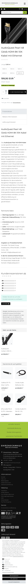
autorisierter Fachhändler (14, 436)
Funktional (7, 570)
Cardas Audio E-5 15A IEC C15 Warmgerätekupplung (21, 410)
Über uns (3, 478)
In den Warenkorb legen (17, 92)
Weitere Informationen (9, 117)
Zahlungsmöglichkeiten (7, 496)
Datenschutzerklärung (7, 484)
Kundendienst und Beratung (8, 507)
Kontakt (3, 477)
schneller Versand (14, 424)
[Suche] (25, 12)
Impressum (4, 490)
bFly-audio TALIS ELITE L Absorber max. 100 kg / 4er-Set (6, 410)
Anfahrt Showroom (6, 482)
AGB (2, 498)
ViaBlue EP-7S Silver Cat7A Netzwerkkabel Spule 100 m (6, 384)
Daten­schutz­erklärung (18, 556)
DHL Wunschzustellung (11, 566)
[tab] (14, 111)
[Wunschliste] (19, 9)
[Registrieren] (4, 9)
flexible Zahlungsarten (14, 432)
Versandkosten (17, 102)
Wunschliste (6, 98)
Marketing (7, 563)
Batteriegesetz (5, 480)
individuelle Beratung (14, 428)
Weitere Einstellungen (8, 572)
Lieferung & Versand (8, 122)
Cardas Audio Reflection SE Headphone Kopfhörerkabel (20, 384)
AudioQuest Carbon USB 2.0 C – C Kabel (6, 350)
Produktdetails (7, 111)
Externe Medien (9, 564)
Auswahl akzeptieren (14, 582)
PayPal (6, 568)
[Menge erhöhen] (6, 91)
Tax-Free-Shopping (6, 502)
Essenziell (7, 559)
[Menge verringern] (6, 93)
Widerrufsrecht (5, 492)
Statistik (7, 561)
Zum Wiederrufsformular (7, 494)
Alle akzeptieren (14, 575)
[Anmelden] (2, 9)
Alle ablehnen (14, 579)
